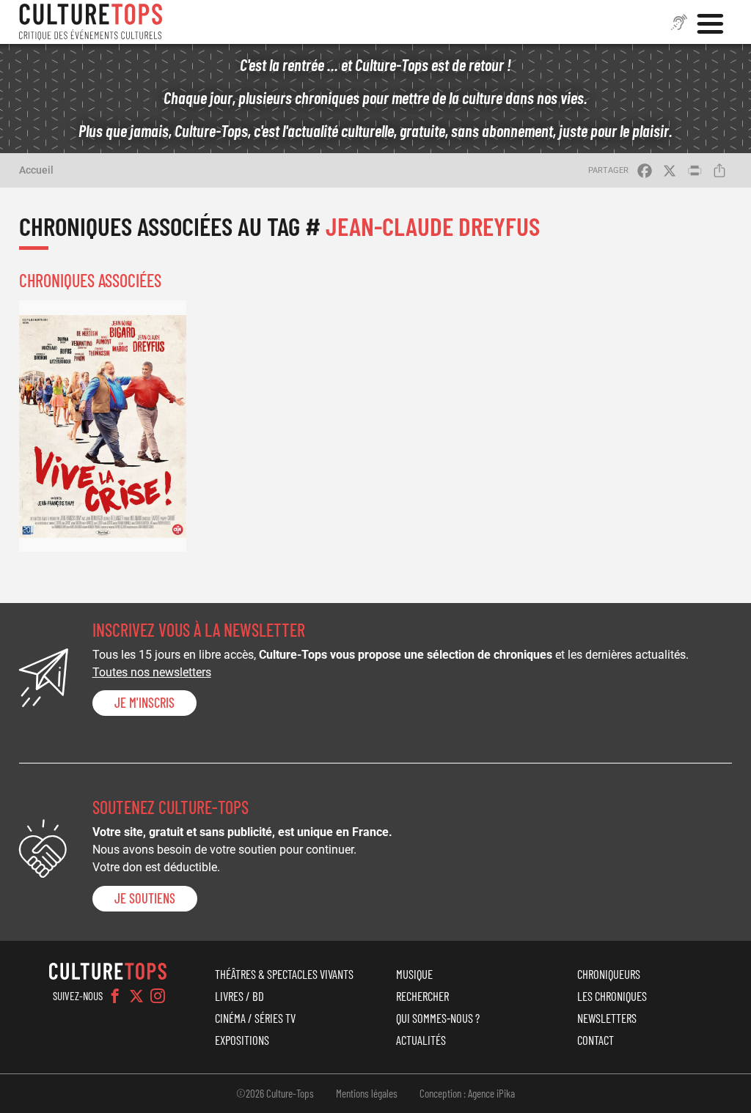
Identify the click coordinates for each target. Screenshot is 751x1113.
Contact (595, 1039)
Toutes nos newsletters (151, 672)
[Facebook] (115, 996)
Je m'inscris (144, 703)
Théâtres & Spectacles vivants (284, 973)
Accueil (36, 170)
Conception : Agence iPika (467, 1093)
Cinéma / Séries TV (255, 1017)
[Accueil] (91, 22)
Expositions (242, 1039)
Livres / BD (239, 995)
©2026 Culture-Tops (275, 1093)
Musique (414, 973)
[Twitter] (136, 996)
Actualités (421, 1039)
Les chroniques (612, 995)
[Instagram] (157, 996)
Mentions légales (367, 1093)
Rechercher (422, 995)
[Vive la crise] (102, 425)
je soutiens (144, 898)
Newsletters (607, 1017)
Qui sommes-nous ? (438, 1017)
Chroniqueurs (608, 973)
